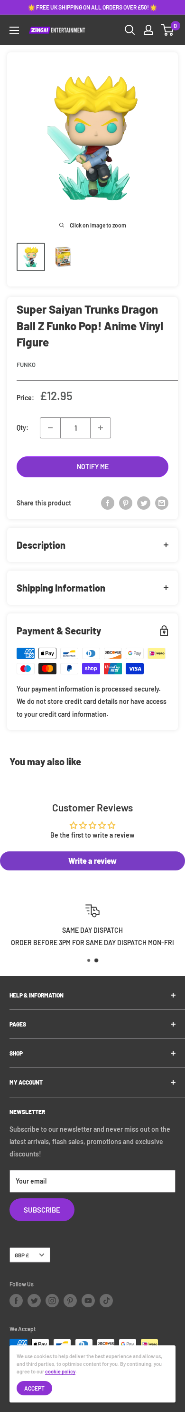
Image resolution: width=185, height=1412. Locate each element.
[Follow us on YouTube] (88, 1300)
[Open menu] (14, 30)
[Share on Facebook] (107, 503)
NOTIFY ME (93, 467)
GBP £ (22, 1255)
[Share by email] (161, 503)
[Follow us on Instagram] (52, 1300)
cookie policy (60, 1371)
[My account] (148, 30)
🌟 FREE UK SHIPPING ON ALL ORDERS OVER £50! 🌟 (92, 7)
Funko (26, 364)
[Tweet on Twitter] (143, 503)
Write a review (92, 860)
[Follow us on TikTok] (106, 1300)
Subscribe (42, 1209)
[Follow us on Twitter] (34, 1300)
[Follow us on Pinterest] (70, 1300)
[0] (168, 30)
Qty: (22, 428)
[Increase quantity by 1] (101, 428)
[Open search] (130, 30)
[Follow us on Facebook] (16, 1300)
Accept (34, 1388)
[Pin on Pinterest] (125, 503)
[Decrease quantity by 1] (50, 428)
